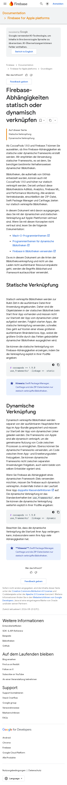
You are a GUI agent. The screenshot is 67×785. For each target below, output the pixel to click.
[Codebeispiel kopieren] (58, 364)
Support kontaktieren (12, 692)
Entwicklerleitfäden (11, 625)
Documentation (13, 13)
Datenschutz (35, 770)
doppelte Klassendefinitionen (34, 490)
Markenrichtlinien (11, 712)
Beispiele (6, 635)
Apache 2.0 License (35, 594)
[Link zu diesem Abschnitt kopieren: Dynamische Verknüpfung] (39, 412)
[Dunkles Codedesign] (53, 364)
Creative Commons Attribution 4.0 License (32, 591)
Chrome (6, 742)
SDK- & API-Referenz (12, 630)
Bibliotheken (8, 640)
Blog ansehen (9, 659)
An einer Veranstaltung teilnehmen (19, 679)
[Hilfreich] (26, 75)
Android (6, 737)
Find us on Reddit (10, 664)
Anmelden (58, 3)
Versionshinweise (10, 707)
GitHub (6, 645)
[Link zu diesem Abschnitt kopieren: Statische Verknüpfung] (9, 291)
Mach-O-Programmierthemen (29, 235)
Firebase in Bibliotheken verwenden (32, 251)
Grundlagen (46, 68)
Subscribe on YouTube (13, 674)
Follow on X (8, 669)
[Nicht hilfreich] (31, 75)
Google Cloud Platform (13, 752)
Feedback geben (19, 81)
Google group (9, 702)
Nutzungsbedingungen (14, 770)
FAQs (5, 717)
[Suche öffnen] (41, 4)
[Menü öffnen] (5, 3)
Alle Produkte (9, 757)
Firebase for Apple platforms (28, 18)
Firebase (10, 65)
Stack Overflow (10, 697)
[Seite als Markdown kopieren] (50, 120)
